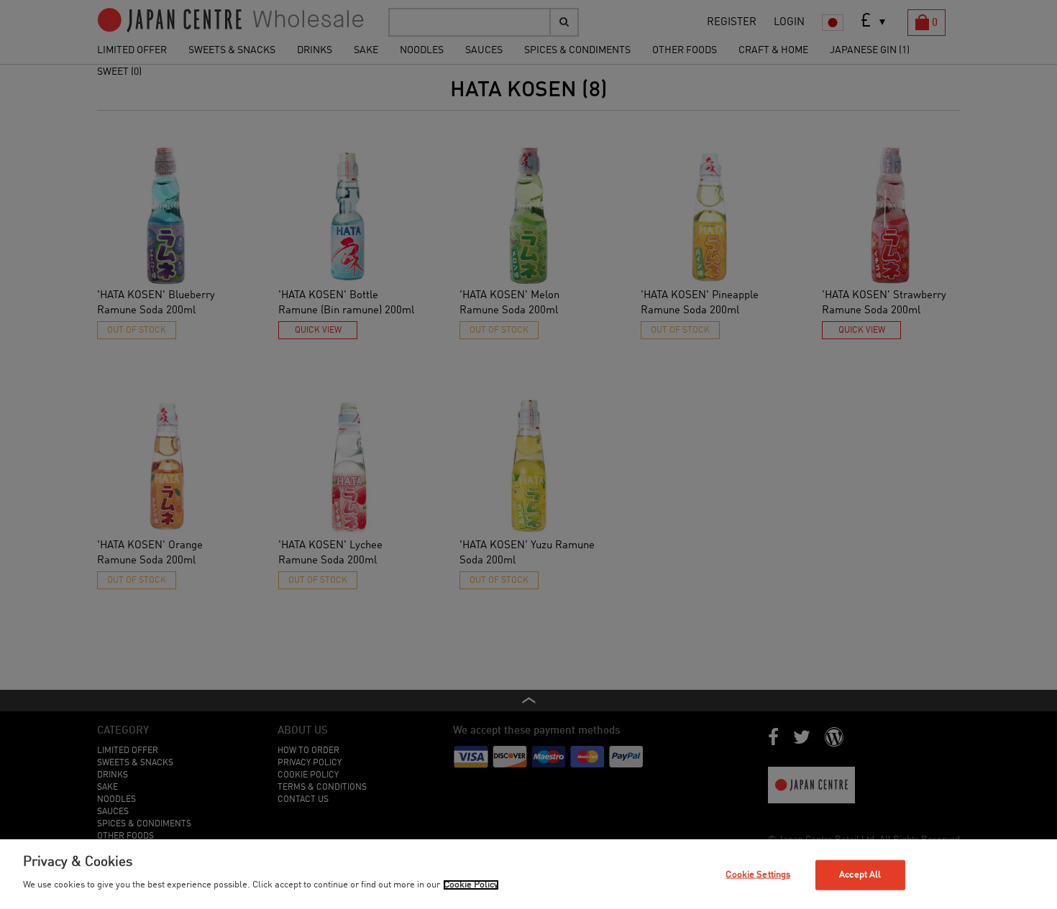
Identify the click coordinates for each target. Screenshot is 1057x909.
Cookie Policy (471, 885)
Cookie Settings (758, 875)
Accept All (860, 875)
